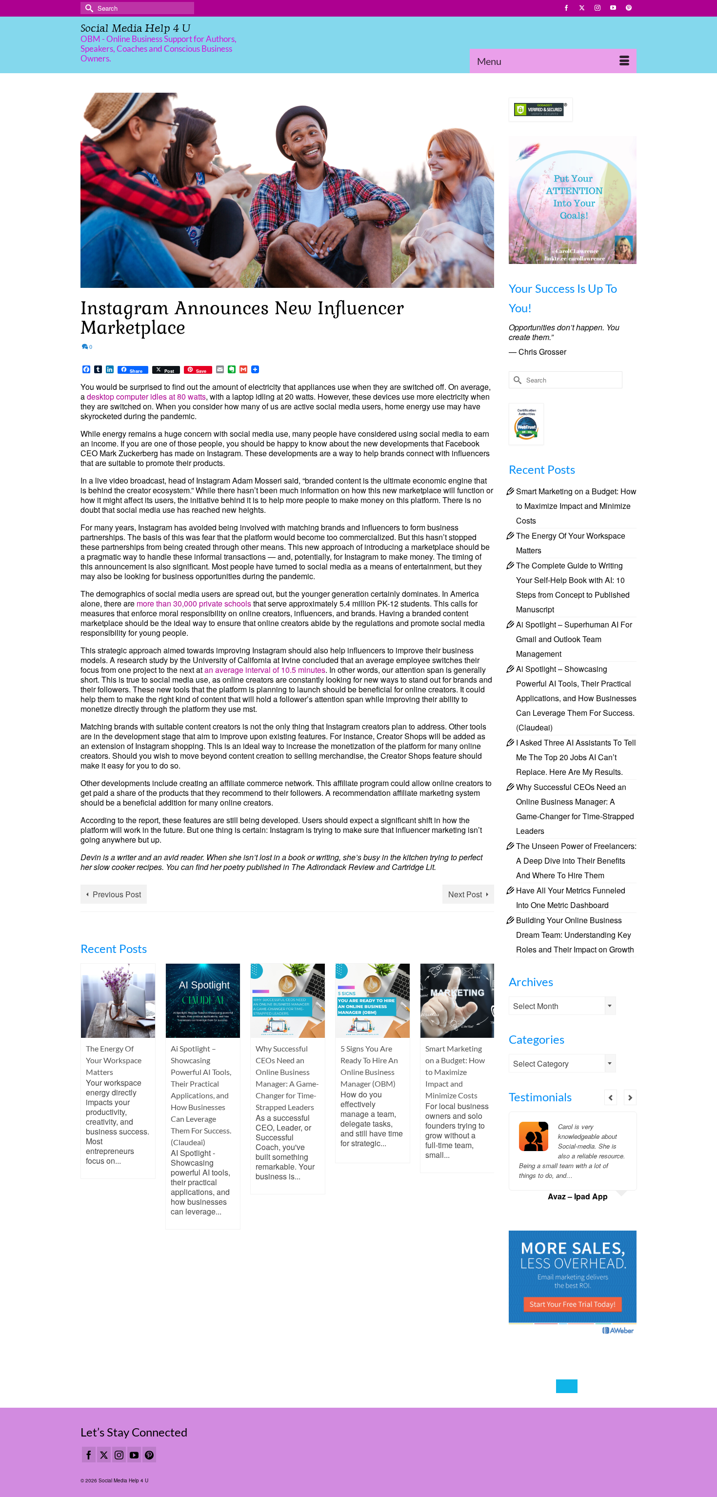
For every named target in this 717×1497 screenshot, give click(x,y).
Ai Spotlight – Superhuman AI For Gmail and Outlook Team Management (574, 639)
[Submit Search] (87, 8)
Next (485, 1096)
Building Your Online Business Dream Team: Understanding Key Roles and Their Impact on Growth (575, 934)
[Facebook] (89, 1454)
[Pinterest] (149, 1454)
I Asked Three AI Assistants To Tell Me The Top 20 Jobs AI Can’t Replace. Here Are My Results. (576, 757)
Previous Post (117, 894)
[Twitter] (104, 1454)
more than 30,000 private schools (194, 603)
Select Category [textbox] (541, 1063)
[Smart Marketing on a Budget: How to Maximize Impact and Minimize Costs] (373, 1001)
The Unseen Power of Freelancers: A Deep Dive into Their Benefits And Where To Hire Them (576, 860)
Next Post (465, 894)
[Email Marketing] (573, 1283)
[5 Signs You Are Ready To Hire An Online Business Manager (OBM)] (288, 1001)
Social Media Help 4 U (135, 28)
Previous (89, 1096)
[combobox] (562, 1005)
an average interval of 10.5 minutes (264, 669)
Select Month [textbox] (535, 1005)
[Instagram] (119, 1454)
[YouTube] (134, 1454)
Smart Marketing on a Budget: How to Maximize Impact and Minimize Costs (576, 506)
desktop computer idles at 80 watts (146, 396)
